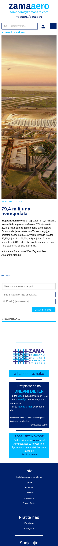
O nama (29, 487)
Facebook (29, 523)
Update (29, 482)
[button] (53, 26)
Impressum (29, 498)
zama (29, 6)
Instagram (29, 528)
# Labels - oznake (29, 373)
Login (7, 275)
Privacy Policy (29, 503)
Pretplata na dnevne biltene (29, 477)
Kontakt (29, 492)
